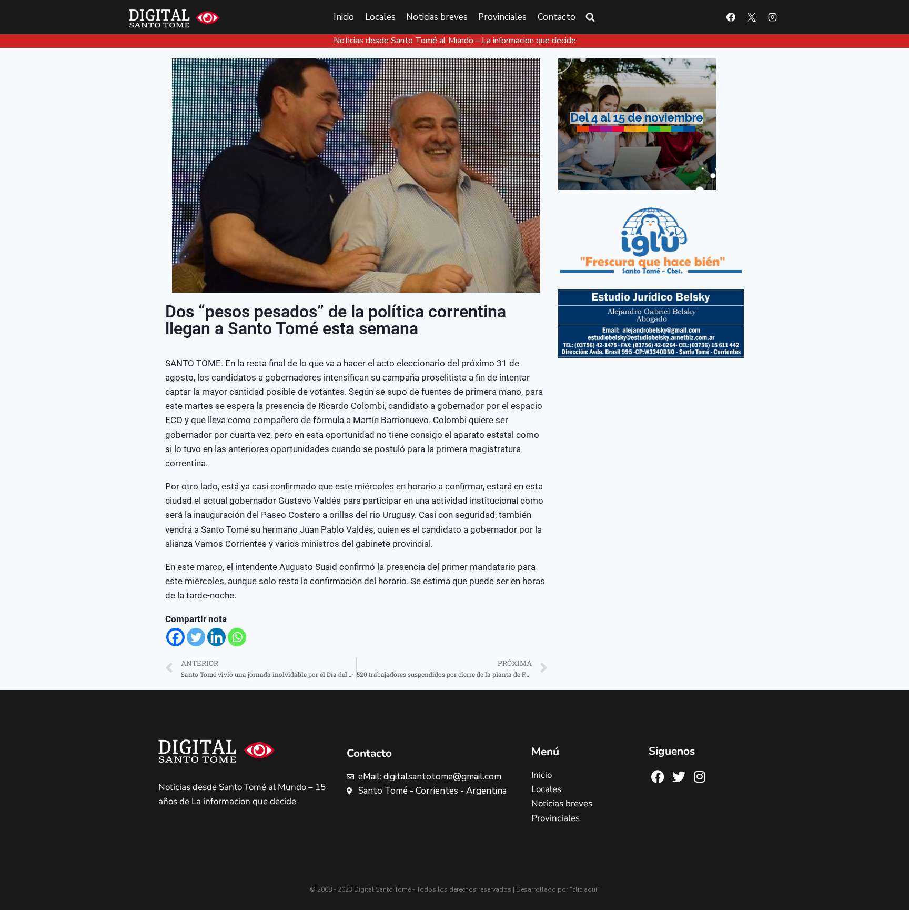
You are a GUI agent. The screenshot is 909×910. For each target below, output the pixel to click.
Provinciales (502, 17)
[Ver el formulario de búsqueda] (590, 17)
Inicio (344, 17)
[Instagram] (772, 17)
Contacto (556, 17)
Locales (380, 17)
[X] (752, 17)
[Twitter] (196, 637)
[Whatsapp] (237, 637)
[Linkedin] (216, 637)
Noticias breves (437, 17)
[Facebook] (731, 17)
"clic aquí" (585, 889)
